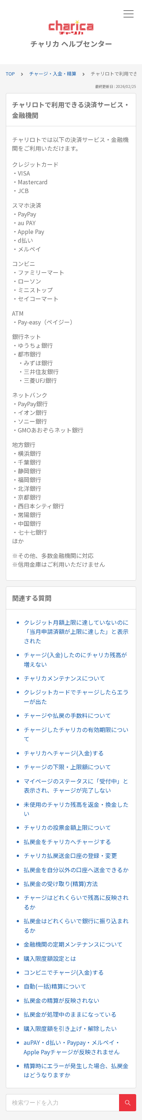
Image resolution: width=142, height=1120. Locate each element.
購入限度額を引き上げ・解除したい (70, 1028)
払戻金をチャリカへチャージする (67, 841)
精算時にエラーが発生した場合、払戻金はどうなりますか (76, 1070)
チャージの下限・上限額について (67, 766)
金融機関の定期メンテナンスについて (73, 944)
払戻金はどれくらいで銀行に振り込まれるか (76, 925)
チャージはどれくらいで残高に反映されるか (76, 902)
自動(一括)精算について (55, 986)
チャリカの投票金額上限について (67, 827)
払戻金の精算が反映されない (61, 1000)
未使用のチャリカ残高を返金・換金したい (76, 809)
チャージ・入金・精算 (52, 73)
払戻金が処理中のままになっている (70, 1014)
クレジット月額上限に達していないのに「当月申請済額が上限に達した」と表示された (76, 631)
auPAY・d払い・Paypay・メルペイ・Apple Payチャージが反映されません (72, 1047)
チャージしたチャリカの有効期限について (76, 734)
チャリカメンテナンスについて (64, 678)
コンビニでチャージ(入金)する (64, 972)
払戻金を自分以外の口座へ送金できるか (76, 869)
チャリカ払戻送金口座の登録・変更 (70, 855)
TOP (10, 73)
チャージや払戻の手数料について (67, 715)
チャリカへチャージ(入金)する (64, 752)
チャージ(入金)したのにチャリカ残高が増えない (75, 659)
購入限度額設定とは (50, 958)
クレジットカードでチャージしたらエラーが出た (76, 697)
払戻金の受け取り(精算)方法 (61, 883)
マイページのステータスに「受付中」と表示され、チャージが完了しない (76, 786)
